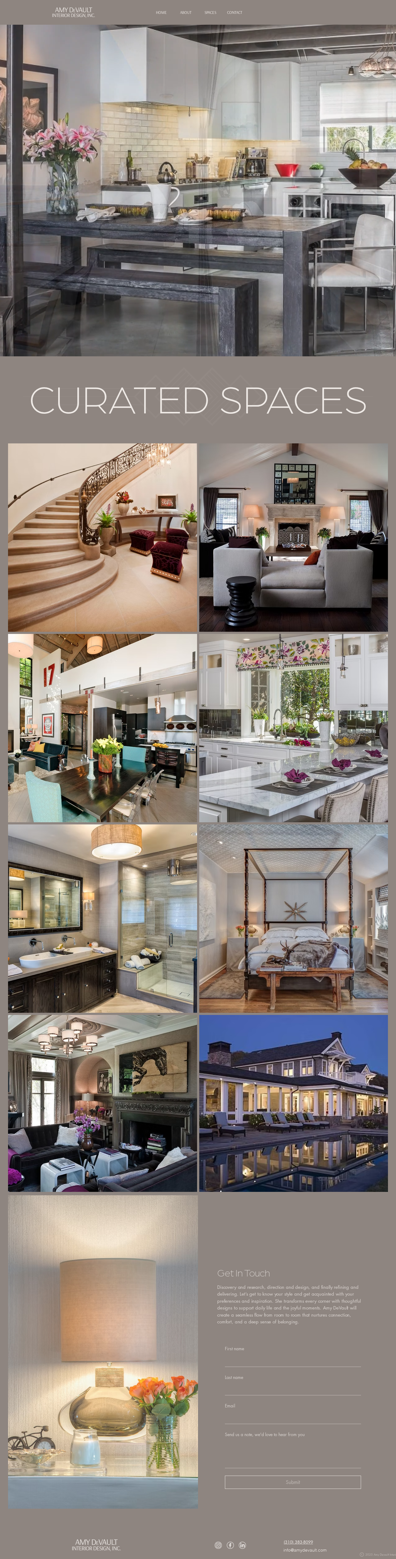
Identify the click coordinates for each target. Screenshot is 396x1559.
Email (230, 1406)
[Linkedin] (242, 1545)
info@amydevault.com (305, 1550)
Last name (234, 1377)
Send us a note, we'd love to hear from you (265, 1434)
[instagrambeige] (218, 1545)
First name (234, 1349)
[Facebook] (230, 1545)
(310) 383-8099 (298, 1542)
